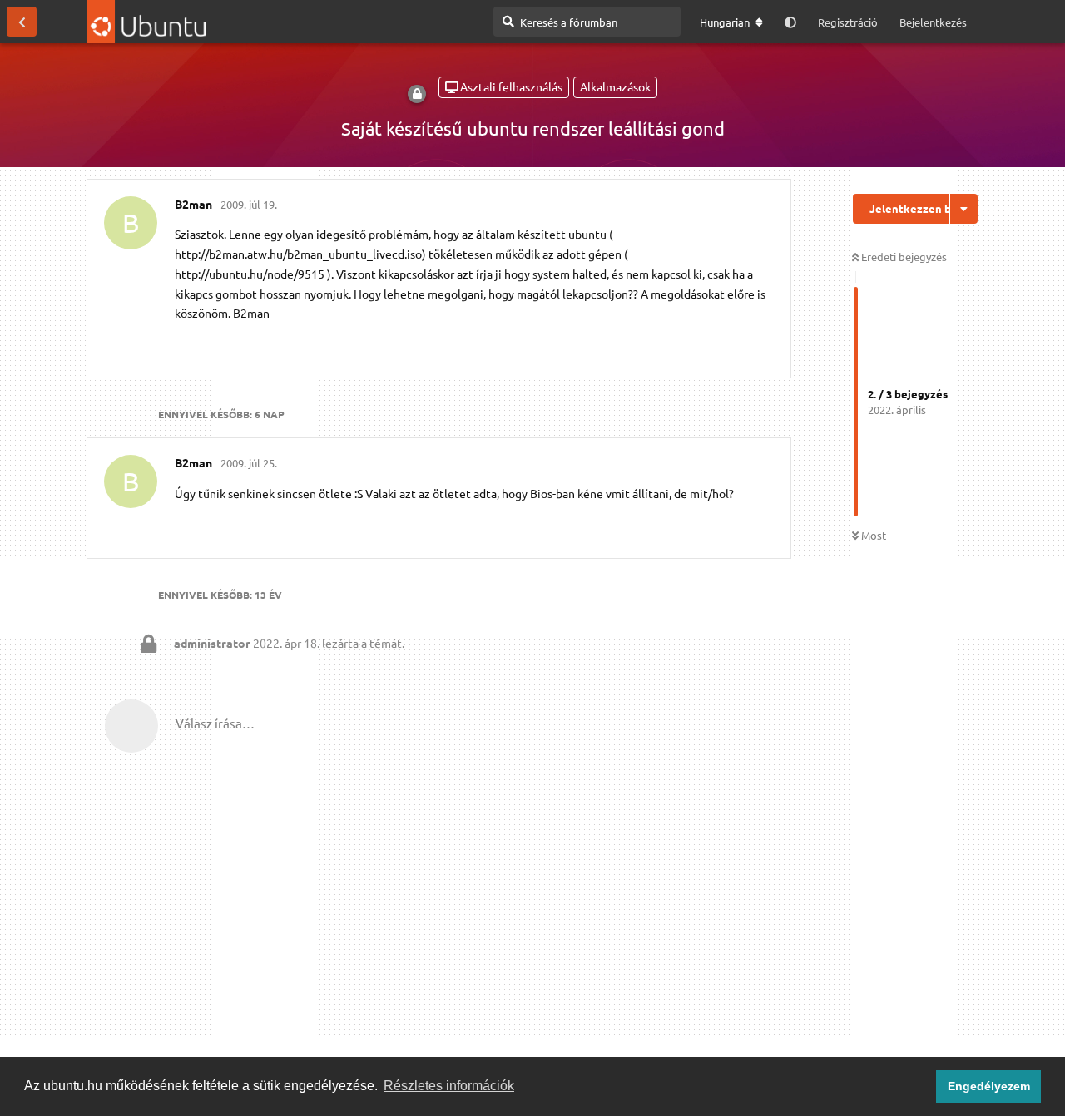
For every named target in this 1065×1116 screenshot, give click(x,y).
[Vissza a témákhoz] (22, 22)
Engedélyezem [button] (989, 1086)
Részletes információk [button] (449, 1086)
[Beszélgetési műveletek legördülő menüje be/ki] (964, 209)
